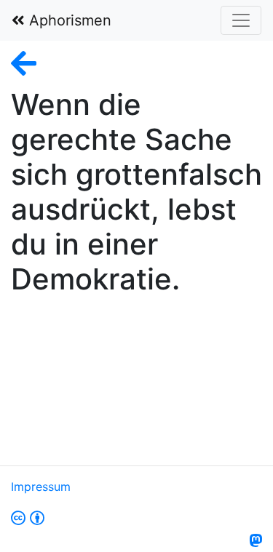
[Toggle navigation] (241, 20)
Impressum (41, 486)
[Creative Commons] (27, 518)
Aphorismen (68, 20)
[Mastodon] (255, 540)
